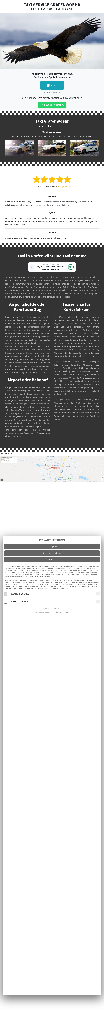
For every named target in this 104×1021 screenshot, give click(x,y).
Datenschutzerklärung (41, 576)
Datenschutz (57, 608)
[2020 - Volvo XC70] (52, 147)
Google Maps (64, 186)
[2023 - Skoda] (84, 147)
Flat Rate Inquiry (54, 104)
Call (54, 85)
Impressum (46, 608)
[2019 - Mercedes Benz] (19, 147)
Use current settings (51, 553)
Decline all (52, 559)
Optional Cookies (19, 601)
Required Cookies (19, 593)
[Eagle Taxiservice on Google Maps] (52, 469)
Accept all (52, 546)
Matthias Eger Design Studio (58, 612)
